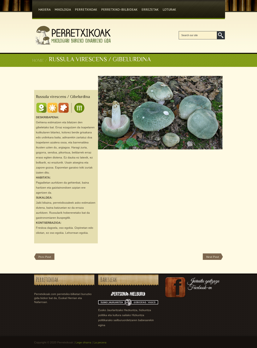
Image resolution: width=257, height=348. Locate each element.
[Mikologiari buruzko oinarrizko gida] (72, 45)
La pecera (100, 342)
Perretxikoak (86, 9)
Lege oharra (83, 342)
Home (38, 60)
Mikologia (63, 9)
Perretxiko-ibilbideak (119, 9)
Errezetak (150, 9)
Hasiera (44, 9)
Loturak (169, 9)
